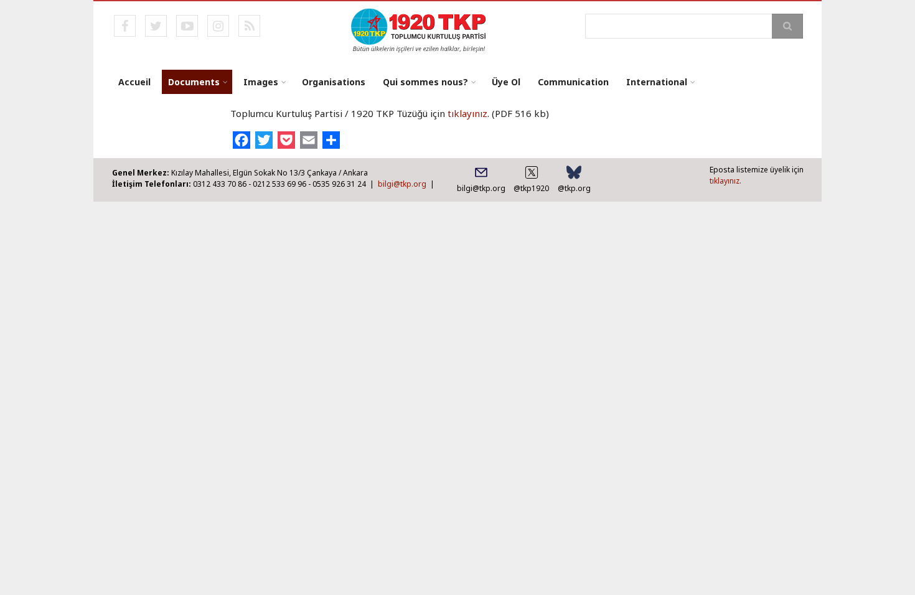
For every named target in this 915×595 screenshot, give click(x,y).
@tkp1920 (531, 188)
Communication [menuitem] (573, 82)
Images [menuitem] (260, 82)
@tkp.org (574, 188)
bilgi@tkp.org (402, 184)
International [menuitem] (656, 82)
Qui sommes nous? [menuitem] (425, 82)
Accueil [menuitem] (134, 82)
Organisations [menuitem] (333, 82)
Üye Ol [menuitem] (506, 82)
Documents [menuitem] (194, 82)
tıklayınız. (725, 181)
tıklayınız (467, 113)
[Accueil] (419, 29)
